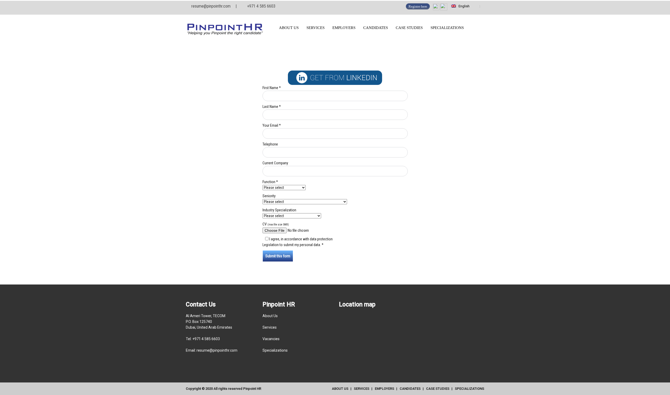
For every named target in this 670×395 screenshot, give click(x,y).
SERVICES (315, 28)
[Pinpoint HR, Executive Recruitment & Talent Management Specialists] (228, 28)
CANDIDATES (375, 28)
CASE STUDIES (409, 28)
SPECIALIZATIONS (447, 28)
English (463, 6)
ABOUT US (289, 28)
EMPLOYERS (343, 28)
